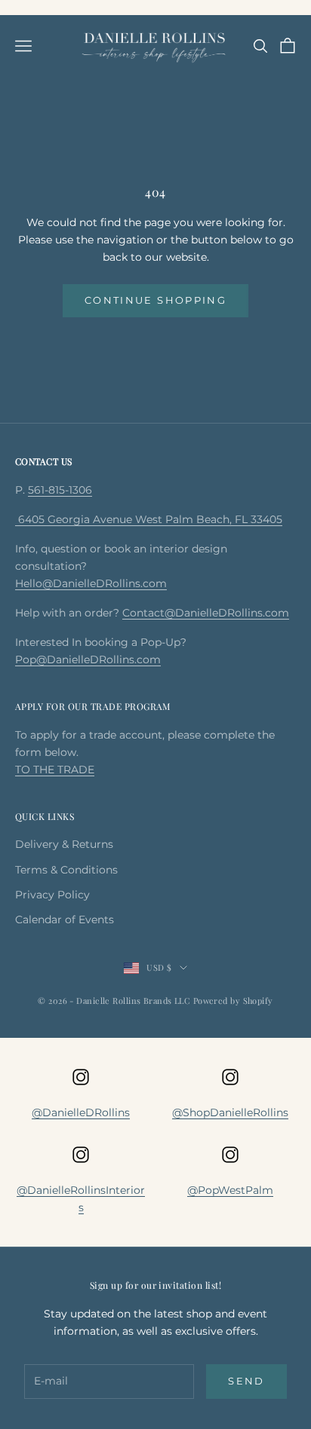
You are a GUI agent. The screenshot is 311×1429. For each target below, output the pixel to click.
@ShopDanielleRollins (230, 1112)
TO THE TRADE (54, 769)
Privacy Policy (52, 894)
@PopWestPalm (230, 1190)
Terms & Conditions (66, 870)
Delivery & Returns (64, 844)
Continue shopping (155, 300)
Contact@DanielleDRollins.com (205, 613)
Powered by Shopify (233, 1000)
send (246, 1381)
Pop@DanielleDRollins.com (88, 659)
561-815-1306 (60, 490)
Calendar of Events (64, 919)
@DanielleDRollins (81, 1112)
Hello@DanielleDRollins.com (91, 583)
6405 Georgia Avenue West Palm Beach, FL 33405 (148, 519)
